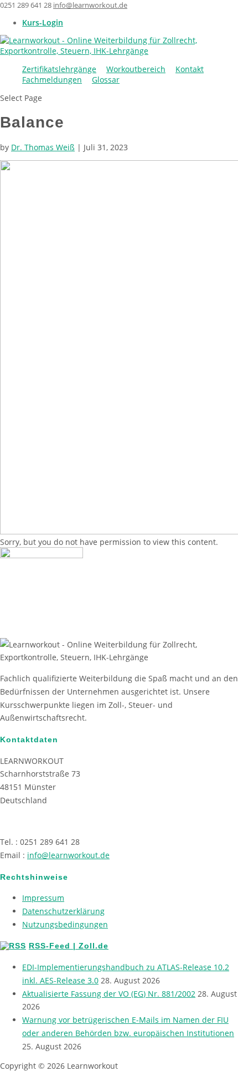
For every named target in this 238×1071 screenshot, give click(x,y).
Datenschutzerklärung (63, 911)
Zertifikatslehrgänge (59, 69)
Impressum (43, 897)
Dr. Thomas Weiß (43, 147)
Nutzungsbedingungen (65, 924)
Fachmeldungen (52, 79)
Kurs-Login (42, 22)
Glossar (106, 79)
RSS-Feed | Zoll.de (68, 945)
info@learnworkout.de (68, 855)
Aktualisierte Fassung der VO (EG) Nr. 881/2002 (108, 993)
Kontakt (189, 69)
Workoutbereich (135, 69)
